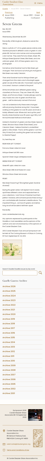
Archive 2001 (8, 393)
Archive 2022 (9, 305)
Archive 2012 (8, 351)
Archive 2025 (9, 291)
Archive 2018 (8, 323)
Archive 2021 (8, 309)
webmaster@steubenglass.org (18, 444)
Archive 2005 (9, 384)
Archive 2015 (8, 337)
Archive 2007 (9, 374)
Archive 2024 (9, 295)
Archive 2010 (8, 360)
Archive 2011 (8, 356)
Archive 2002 (9, 388)
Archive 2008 (9, 370)
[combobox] (19, 273)
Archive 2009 (9, 365)
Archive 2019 (8, 319)
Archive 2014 (8, 342)
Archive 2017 (8, 328)
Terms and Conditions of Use (18, 450)
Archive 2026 (9, 286)
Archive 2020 (9, 314)
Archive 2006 (9, 379)
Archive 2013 (8, 346)
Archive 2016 (8, 332)
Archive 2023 (9, 300)
